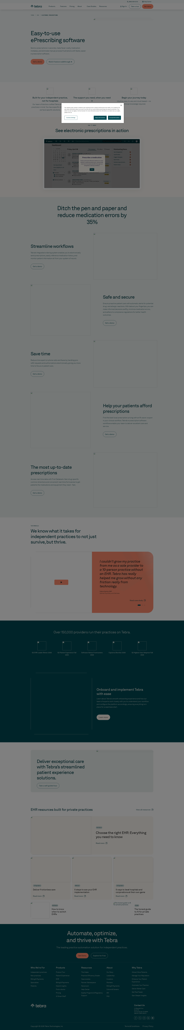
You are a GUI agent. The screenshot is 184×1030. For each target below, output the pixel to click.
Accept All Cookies (114, 117)
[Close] (121, 105)
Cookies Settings (70, 117)
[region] (93, 113)
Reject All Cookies (100, 117)
